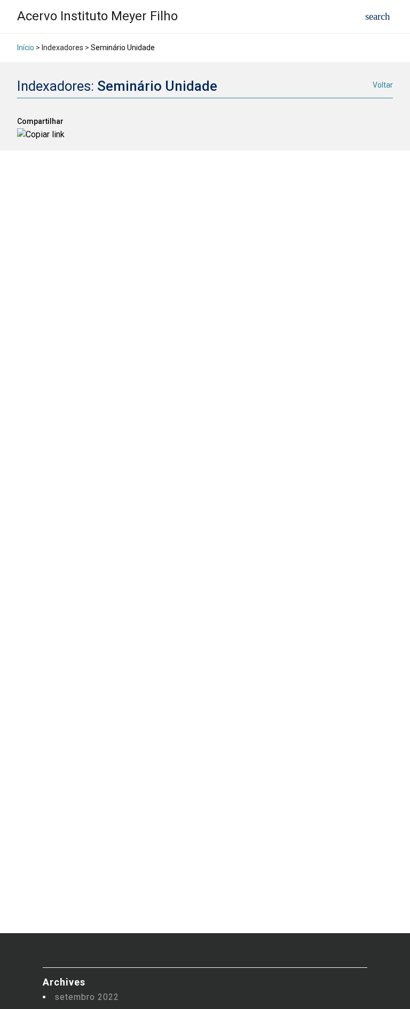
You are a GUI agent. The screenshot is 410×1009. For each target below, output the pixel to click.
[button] (377, 16)
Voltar (383, 85)
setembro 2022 (86, 997)
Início (25, 47)
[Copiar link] (41, 134)
